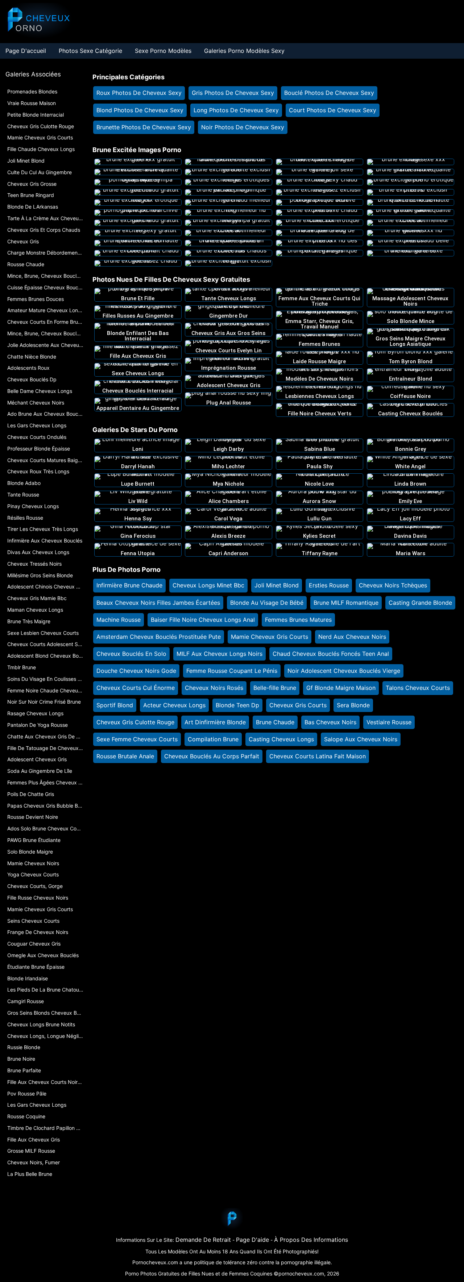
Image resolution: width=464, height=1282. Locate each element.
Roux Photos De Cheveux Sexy (139, 92)
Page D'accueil (25, 50)
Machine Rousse (118, 619)
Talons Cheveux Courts (418, 687)
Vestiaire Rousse (388, 722)
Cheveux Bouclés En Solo (131, 653)
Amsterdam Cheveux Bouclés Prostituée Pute (158, 636)
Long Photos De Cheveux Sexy (236, 110)
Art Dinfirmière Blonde (215, 722)
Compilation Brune (213, 739)
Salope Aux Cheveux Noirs (360, 739)
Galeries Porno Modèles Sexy (244, 50)
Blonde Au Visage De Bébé (266, 602)
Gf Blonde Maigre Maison (341, 687)
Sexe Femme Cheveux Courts (137, 739)
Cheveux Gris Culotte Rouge (135, 722)
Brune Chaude (275, 722)
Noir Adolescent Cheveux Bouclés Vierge (343, 670)
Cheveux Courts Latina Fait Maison (317, 756)
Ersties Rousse (329, 585)
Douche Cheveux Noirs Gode (136, 670)
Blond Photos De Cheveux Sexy (139, 110)
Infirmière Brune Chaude (129, 585)
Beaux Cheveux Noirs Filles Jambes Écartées (158, 602)
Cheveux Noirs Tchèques (393, 585)
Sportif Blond (114, 705)
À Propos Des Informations (311, 1239)
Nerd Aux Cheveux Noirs (352, 636)
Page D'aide (252, 1239)
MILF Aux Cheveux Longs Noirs (219, 653)
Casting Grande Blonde (420, 602)
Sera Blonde (353, 705)
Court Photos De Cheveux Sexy (332, 110)
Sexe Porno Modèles (163, 50)
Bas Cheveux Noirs (330, 722)
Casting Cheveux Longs (281, 739)
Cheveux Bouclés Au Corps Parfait (211, 756)
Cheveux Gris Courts (298, 705)
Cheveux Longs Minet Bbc (208, 585)
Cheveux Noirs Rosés (214, 687)
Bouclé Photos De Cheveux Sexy (329, 92)
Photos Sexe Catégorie (90, 50)
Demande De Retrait (203, 1239)
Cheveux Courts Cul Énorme (135, 687)
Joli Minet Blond (276, 585)
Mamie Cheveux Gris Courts (269, 636)
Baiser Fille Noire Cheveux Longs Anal (203, 619)
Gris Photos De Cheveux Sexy (233, 92)
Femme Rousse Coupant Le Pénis (231, 670)
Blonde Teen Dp (237, 705)
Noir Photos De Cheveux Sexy (242, 127)
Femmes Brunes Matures (298, 619)
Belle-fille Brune (274, 687)
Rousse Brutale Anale (125, 756)
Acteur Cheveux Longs (174, 705)
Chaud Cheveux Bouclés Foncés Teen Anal (331, 653)
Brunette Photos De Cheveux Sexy (143, 127)
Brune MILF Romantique (346, 602)
